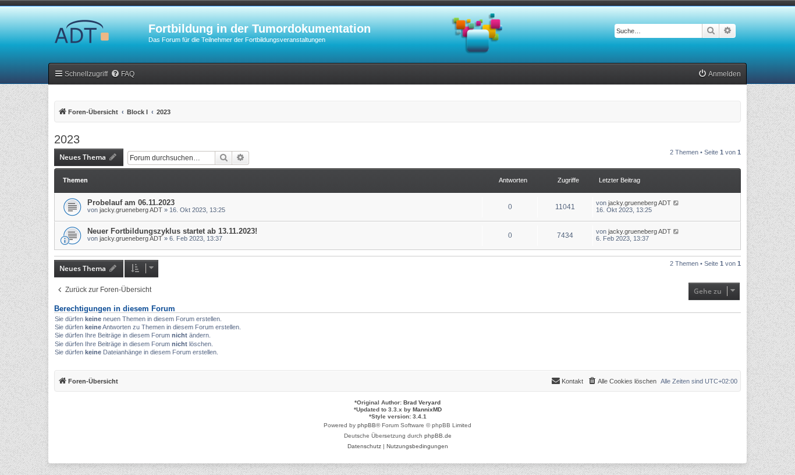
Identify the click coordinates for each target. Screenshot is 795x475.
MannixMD (427, 409)
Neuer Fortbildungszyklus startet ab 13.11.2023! (172, 231)
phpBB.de (438, 435)
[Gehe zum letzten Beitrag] (676, 202)
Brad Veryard (422, 402)
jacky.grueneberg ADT (131, 209)
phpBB (366, 425)
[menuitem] (122, 74)
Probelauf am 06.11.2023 (131, 202)
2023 (67, 139)
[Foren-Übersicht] (98, 32)
